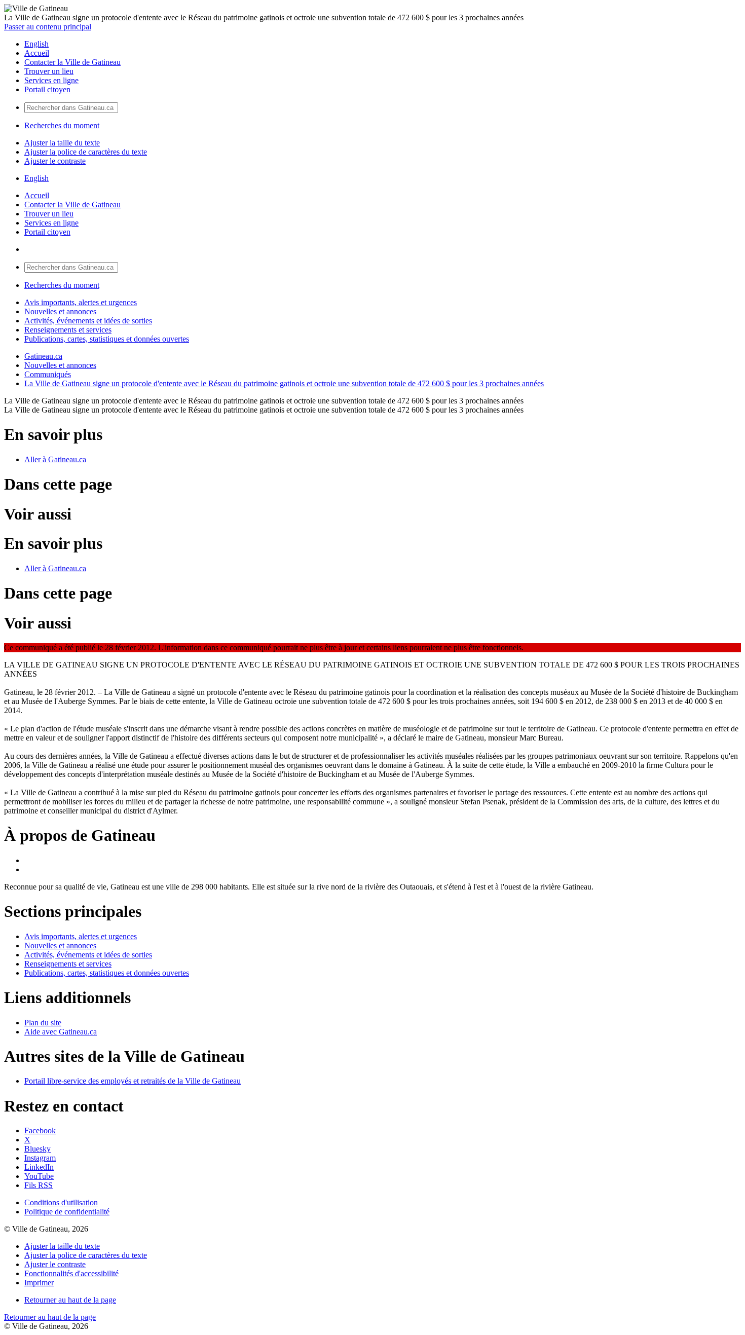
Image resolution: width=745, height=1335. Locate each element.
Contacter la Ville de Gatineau (72, 62)
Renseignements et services (67, 329)
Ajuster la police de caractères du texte (85, 151)
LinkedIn (39, 1167)
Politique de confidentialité (66, 1211)
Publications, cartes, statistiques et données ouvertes (106, 339)
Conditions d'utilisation (61, 1202)
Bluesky (37, 1148)
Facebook (40, 1130)
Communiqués (47, 374)
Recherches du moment (61, 125)
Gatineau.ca (43, 356)
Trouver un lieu (48, 71)
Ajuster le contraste (55, 161)
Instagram (40, 1158)
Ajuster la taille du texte (62, 142)
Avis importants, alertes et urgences (80, 302)
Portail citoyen (47, 89)
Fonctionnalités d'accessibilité (71, 1273)
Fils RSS (38, 1185)
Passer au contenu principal (47, 26)
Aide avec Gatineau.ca (60, 1031)
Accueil (36, 53)
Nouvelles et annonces (60, 311)
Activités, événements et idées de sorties (88, 320)
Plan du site (42, 1022)
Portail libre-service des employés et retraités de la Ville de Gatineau (132, 1081)
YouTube (39, 1176)
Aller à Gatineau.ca (55, 459)
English (36, 44)
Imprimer (39, 1282)
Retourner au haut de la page (70, 1299)
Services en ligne (51, 80)
